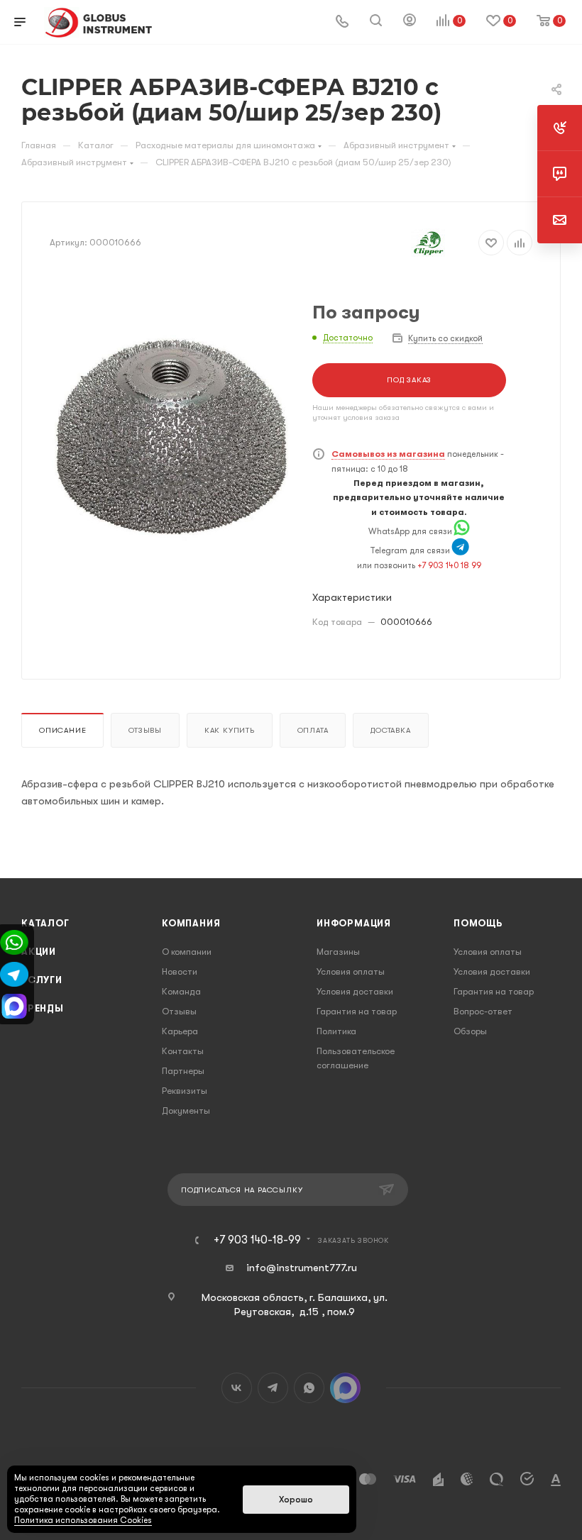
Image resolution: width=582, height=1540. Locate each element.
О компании (187, 951)
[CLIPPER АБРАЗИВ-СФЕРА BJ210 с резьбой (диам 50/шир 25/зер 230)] (170, 437)
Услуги (41, 980)
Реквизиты (184, 1090)
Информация (354, 923)
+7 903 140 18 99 (449, 565)
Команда (181, 991)
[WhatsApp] (461, 531)
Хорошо (296, 1500)
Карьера (180, 1031)
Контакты (183, 1051)
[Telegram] (460, 550)
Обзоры (470, 1031)
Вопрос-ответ (483, 1011)
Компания (191, 923)
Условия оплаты (351, 971)
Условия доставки (355, 991)
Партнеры (183, 1070)
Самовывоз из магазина (388, 454)
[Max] (14, 1005)
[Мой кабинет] (409, 22)
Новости (179, 971)
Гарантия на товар (357, 1011)
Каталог (45, 923)
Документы (186, 1110)
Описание (62, 730)
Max (345, 1388)
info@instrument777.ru (301, 1267)
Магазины (338, 951)
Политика (336, 1031)
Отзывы (145, 730)
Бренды (42, 1008)
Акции (38, 951)
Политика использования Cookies (83, 1520)
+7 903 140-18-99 (257, 1240)
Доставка (390, 730)
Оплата (313, 730)
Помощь (478, 923)
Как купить (229, 730)
